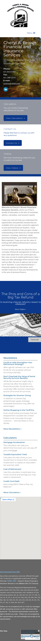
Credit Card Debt (11, 481)
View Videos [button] (12, 168)
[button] (31, 33)
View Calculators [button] (14, 118)
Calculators (10, 437)
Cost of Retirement (12, 469)
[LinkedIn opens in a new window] (5, 89)
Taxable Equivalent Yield (15, 454)
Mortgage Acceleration (14, 442)
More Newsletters (12, 429)
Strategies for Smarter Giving (17, 395)
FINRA (9, 581)
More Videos (20, 309)
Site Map (3, 631)
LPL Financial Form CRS (10, 572)
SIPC (15, 581)
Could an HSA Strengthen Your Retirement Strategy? (17, 363)
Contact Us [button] (11, 143)
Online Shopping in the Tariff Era (18, 410)
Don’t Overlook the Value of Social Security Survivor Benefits (19, 377)
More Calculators (12, 492)
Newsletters (10, 358)
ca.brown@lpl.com (11, 83)
